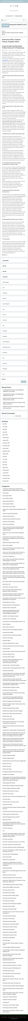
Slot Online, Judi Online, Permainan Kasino (12, 844)
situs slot (5, 320)
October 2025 (5, 448)
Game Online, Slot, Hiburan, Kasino (10, 587)
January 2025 (5, 472)
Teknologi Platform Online (8, 976)
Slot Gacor (5, 293)
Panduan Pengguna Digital (8, 758)
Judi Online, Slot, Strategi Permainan (10, 616)
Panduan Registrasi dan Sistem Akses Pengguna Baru (14, 760)
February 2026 (6, 437)
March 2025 (5, 467)
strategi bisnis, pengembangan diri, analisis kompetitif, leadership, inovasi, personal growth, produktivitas (13, 864)
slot (3, 287)
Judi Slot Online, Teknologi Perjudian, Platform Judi (14, 621)
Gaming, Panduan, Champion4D (9, 607)
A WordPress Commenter (8, 416)
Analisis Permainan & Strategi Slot (10, 513)
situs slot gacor (6, 303)
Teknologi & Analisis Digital (9, 892)
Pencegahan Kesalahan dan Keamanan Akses (12, 771)
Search (3, 379)
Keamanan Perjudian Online (9, 654)
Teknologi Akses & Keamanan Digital (11, 924)
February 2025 (6, 470)
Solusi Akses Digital (7, 857)
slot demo (5, 336)
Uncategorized (6, 1002)
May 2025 (5, 462)
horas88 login (5, 60)
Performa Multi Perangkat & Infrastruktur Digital (13, 785)
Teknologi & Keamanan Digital (9, 916)
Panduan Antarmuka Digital (8, 719)
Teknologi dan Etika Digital (8, 929)
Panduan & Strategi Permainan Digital (11, 708)
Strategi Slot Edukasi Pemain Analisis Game (12, 877)
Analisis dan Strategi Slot (8, 501)
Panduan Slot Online (7, 763)
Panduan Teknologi (7, 766)
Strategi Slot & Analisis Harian (9, 875)
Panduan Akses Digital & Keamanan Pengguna (13, 710)
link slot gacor (6, 282)
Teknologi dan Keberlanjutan (9, 937)
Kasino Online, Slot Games (8, 627)
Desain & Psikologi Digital (8, 524)
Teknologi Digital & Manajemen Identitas (11, 947)
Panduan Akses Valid (7, 716)
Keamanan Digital (6, 640)
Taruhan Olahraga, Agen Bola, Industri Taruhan (13, 884)
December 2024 (6, 475)
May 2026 (5, 429)
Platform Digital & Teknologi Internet (10, 814)
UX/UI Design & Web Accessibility (10, 1007)
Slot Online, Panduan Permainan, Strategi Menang (13, 847)
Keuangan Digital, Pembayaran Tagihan (11, 687)
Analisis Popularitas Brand (8, 516)
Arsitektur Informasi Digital (8, 521)
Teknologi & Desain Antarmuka (9, 898)
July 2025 (5, 456)
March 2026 (5, 434)
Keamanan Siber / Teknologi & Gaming (11, 665)
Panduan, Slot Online (7, 769)
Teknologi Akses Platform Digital (10, 926)
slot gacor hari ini (6, 347)
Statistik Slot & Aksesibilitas (9, 859)
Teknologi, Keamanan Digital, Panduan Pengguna (13, 985)
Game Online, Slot (6, 584)
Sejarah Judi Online (7, 819)
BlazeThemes (15, 1018)
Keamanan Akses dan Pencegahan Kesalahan (12, 629)
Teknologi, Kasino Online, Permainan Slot (12, 983)
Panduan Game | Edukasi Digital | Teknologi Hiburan (14, 730)
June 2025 (5, 459)
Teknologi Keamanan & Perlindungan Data (12, 968)
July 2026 (5, 424)
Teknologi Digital (6, 940)
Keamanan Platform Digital (8, 656)
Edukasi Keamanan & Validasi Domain (11, 542)
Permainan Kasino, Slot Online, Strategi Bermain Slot (14, 796)
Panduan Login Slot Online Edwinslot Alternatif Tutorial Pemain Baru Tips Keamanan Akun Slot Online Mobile (14, 746)
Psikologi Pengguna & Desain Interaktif (11, 817)
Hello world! (18, 416)
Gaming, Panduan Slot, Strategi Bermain (11, 605)
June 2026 (5, 426)
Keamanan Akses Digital (8, 632)
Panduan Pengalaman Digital (9, 755)
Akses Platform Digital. (8, 498)
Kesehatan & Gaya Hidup (8, 670)
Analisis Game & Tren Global (9, 506)
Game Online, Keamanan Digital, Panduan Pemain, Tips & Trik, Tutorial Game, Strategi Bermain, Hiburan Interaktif (14, 577)
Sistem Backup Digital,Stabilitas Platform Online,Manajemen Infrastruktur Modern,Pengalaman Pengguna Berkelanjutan (14, 824)
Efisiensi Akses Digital (7, 545)
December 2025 (6, 443)
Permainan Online (6, 799)
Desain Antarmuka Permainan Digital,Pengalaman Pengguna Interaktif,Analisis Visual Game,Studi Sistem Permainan (13, 529)
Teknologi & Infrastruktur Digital (9, 909)
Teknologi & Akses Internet (8, 890)
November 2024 (6, 478)
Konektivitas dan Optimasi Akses (10, 690)
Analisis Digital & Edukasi (8, 503)
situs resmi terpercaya (7, 828)
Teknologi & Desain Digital (8, 900)
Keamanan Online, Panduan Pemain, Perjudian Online (14, 651)
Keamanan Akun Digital (8, 637)
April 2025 (5, 464)
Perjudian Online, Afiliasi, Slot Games (11, 791)
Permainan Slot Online (7, 804)
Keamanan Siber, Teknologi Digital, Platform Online (14, 668)
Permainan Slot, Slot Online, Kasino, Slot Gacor (13, 811)
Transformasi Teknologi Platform (10, 997)
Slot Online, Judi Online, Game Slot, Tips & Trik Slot (14, 841)
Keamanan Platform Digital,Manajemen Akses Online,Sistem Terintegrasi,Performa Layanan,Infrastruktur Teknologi (13, 661)
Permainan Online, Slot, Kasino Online (11, 801)
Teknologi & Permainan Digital (9, 921)
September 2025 (6, 451)
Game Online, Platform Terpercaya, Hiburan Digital (13, 581)
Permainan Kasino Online (8, 793)
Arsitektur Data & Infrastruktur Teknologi (11, 519)
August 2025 (5, 453)
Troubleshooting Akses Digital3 (9, 999)
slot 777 (4, 314)
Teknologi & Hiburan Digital (9, 906)
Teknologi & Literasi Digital (8, 918)
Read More (4, 255)
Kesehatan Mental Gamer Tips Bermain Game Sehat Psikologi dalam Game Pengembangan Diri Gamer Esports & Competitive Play (14, 675)
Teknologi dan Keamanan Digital (10, 932)
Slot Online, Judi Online (8, 839)
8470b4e (5, 50)
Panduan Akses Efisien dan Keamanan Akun (12, 713)
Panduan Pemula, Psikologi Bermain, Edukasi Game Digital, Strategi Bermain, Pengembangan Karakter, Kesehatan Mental (14, 751)
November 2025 (6, 445)
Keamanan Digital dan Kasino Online (10, 643)
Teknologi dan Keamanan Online (10, 935)
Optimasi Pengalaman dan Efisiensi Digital (12, 701)
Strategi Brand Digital (7, 868)
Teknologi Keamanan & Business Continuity (12, 965)
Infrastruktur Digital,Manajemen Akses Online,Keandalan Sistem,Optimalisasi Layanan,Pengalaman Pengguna (11, 612)
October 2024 (5, 481)
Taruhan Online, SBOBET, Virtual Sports (11, 887)
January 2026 (5, 440)
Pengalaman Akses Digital (8, 774)
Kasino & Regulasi (6, 624)
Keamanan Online (6, 648)
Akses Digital (5, 493)
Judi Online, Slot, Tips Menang (9, 618)
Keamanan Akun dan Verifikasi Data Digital (12, 635)
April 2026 (5, 432)
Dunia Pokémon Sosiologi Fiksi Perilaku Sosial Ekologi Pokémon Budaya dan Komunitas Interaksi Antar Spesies (14, 538)
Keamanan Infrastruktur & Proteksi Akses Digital (13, 646)
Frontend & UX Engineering (8, 556)
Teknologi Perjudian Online (8, 970)
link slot (4, 298)
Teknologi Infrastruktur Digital (9, 962)
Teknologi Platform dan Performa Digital (11, 973)
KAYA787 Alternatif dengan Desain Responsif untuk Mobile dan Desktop (13, 1)
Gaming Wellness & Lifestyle (9, 602)
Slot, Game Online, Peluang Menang (10, 854)
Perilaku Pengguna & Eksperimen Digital (11, 788)
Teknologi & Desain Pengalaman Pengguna (12, 903)
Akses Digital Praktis (7, 495)
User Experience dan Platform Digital (11, 1005)
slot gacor (5, 330)
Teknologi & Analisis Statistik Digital (11, 895)
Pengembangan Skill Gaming (9, 782)
